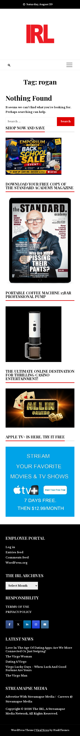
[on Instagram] (36, 624)
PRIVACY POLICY (18, 612)
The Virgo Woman (19, 656)
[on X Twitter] (18, 624)
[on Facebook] (9, 624)
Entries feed (14, 552)
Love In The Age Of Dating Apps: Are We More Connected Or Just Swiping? (39, 649)
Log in (10, 547)
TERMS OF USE (17, 606)
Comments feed (17, 557)
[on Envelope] (45, 624)
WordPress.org (16, 562)
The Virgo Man (16, 675)
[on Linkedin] (27, 624)
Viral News (42, 730)
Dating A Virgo (16, 661)
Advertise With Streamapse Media (30, 696)
